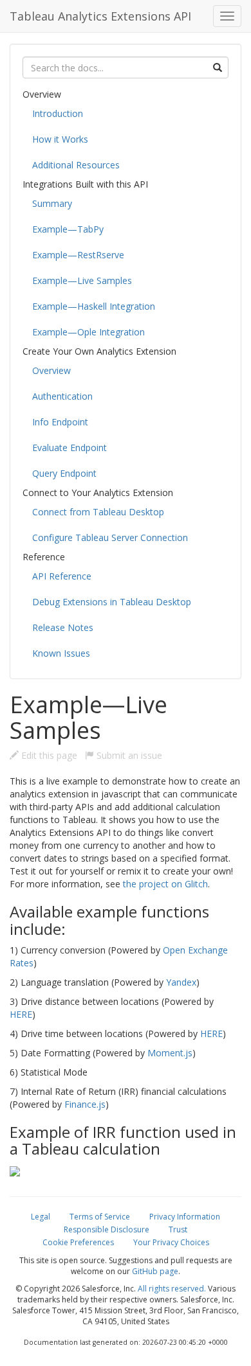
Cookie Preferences (78, 1242)
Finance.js (85, 1104)
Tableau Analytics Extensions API (100, 16)
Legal (40, 1216)
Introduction (57, 113)
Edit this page (48, 755)
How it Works (60, 139)
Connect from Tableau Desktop (98, 512)
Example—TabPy (68, 229)
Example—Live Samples (82, 280)
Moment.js (169, 1053)
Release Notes (62, 627)
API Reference (61, 576)
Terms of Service (100, 1216)
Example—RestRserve (78, 255)
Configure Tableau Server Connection (110, 537)
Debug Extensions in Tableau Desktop (111, 602)
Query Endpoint (64, 473)
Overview (51, 370)
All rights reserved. (172, 1288)
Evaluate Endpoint (69, 447)
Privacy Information (184, 1216)
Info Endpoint (60, 422)
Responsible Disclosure (106, 1229)
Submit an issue (128, 755)
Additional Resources (76, 165)
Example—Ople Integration (88, 332)
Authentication (62, 396)
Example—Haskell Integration (93, 306)
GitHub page (155, 1271)
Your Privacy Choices (171, 1242)
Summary (52, 203)
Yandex (181, 982)
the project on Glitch (165, 884)
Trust (178, 1229)
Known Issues (61, 653)
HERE (21, 1014)
